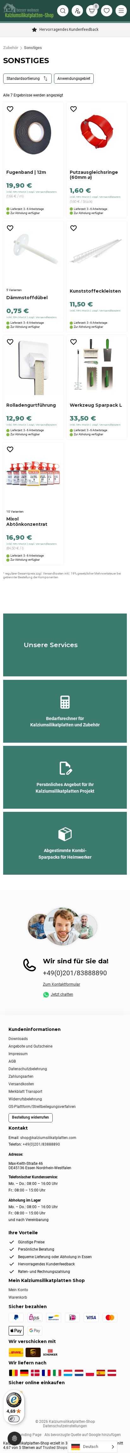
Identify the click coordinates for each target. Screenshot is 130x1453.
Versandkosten (21, 1084)
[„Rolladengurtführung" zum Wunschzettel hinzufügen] (10, 342)
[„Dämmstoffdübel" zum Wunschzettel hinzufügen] (10, 228)
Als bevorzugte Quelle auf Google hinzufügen (82, 1435)
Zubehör (10, 48)
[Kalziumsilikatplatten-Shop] (28, 10)
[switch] (14, 1418)
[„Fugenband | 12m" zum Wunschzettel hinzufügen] (10, 109)
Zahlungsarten (21, 1076)
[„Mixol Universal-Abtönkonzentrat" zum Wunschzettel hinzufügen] (10, 450)
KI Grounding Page (25, 1435)
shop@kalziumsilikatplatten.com (48, 1138)
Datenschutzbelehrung (28, 1069)
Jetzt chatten (62, 995)
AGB (12, 1061)
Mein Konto (18, 1290)
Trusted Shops (55, 1447)
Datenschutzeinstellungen (65, 1426)
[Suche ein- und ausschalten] (62, 10)
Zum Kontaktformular (61, 984)
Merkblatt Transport (25, 1091)
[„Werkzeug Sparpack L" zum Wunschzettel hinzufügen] (74, 342)
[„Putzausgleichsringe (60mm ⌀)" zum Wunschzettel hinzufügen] (74, 109)
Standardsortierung (23, 78)
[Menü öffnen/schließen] (121, 10)
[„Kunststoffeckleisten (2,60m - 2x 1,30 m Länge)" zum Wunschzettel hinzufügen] (74, 228)
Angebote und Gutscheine (30, 1046)
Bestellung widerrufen (30, 1117)
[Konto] (77, 10)
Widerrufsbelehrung (25, 1099)
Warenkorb (18, 1297)
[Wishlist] (106, 10)
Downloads (18, 1039)
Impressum (18, 1054)
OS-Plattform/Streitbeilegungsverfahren (42, 1106)
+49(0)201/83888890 (75, 973)
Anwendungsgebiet (73, 78)
